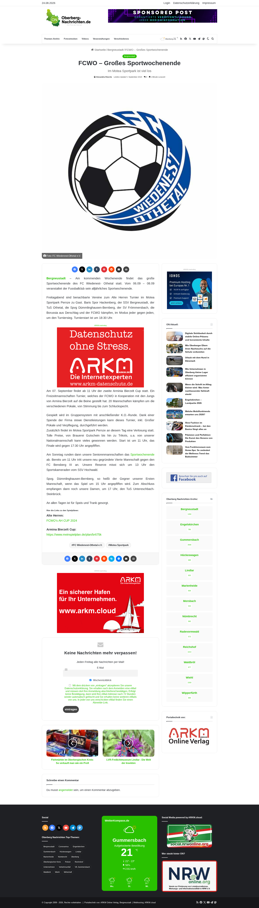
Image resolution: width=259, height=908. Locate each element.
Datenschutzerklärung (186, 3)
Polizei (68, 862)
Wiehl (57, 872)
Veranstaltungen (101, 39)
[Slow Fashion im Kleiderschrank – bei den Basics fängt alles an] (174, 425)
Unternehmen (49, 867)
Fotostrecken (70, 39)
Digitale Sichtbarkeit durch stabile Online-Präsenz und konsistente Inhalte (198, 336)
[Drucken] (126, 269)
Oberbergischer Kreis (52, 862)
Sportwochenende (142, 454)
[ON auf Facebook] (188, 481)
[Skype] (112, 559)
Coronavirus (64, 847)
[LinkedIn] (89, 269)
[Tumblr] (97, 269)
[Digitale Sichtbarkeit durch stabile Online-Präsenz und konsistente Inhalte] (174, 336)
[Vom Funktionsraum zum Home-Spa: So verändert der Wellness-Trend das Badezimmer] (174, 450)
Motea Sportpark (119, 545)
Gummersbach (49, 852)
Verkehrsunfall (65, 867)
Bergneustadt (115, 49)
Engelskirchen (79, 847)
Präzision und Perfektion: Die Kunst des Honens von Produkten (199, 438)
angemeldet (66, 790)
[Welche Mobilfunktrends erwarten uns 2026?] (174, 414)
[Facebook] (75, 269)
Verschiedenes (121, 39)
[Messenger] (119, 559)
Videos (85, 39)
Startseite (100, 49)
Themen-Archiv (52, 39)
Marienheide (48, 857)
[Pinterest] (104, 269)
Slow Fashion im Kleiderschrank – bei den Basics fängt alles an (198, 426)
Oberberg (75, 857)
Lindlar (78, 852)
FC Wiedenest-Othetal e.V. (87, 545)
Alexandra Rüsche (104, 77)
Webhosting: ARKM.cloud (144, 902)
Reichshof (79, 862)
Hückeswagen (65, 852)
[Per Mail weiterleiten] (119, 269)
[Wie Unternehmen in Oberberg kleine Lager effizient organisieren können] (174, 372)
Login (167, 3)
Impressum (209, 3)
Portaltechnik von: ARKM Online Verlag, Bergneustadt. (108, 902)
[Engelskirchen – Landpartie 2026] (174, 402)
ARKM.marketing (100, 325)
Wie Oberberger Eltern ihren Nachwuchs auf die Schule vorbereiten (198, 348)
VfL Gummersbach (82, 867)
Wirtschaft (68, 872)
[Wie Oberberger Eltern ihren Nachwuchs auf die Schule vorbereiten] (174, 348)
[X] (82, 269)
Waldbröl (47, 872)
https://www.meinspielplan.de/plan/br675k (73, 534)
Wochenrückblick (101, 680)
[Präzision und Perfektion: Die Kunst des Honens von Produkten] (174, 438)
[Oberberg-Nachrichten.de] (68, 17)
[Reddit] (112, 269)
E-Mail (100, 667)
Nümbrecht (62, 857)
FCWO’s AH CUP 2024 (61, 520)
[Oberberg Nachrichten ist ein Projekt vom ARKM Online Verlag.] (188, 746)
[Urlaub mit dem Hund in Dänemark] (174, 360)
